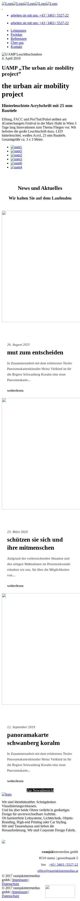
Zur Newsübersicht (40, 790)
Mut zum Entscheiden (35, 352)
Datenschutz (10, 884)
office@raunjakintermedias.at (57, 871)
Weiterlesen (15, 390)
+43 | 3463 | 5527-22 (63, 864)
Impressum (20, 880)
